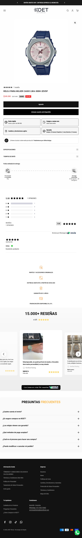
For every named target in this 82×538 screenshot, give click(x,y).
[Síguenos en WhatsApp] (21, 522)
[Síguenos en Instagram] (10, 522)
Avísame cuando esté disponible (41, 112)
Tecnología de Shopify (20, 530)
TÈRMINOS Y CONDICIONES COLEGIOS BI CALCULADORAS (15, 473)
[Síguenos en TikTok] (15, 522)
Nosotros (43, 472)
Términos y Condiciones (47, 490)
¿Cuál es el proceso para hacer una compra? (20, 439)
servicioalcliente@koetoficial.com (39, 510)
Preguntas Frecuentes (9, 509)
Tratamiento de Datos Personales (13, 485)
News (42, 475)
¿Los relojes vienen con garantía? (15, 426)
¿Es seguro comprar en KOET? (14, 419)
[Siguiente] (64, 2)
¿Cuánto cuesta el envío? (12, 412)
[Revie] (71, 233)
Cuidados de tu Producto (10, 505)
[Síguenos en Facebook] (4, 522)
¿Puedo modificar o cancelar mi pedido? (18, 446)
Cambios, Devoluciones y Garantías (50, 483)
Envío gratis (6, 489)
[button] (78, 354)
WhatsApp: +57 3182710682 (37, 508)
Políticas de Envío (45, 479)
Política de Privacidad (9, 481)
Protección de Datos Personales (49, 486)
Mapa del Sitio (44, 494)
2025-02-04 (9, 242)
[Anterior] (17, 2)
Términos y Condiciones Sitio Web (13, 478)
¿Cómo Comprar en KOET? (11, 512)
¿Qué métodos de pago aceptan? (15, 432)
